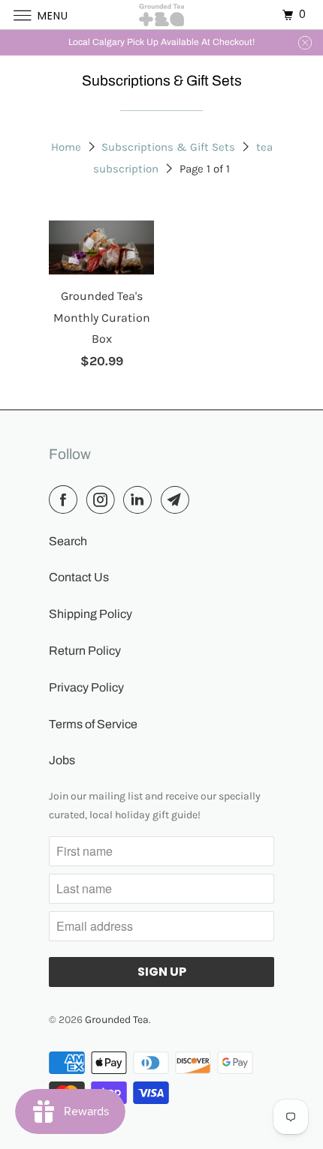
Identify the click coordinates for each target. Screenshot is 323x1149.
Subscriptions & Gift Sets (168, 147)
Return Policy (85, 650)
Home (66, 147)
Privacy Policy (86, 687)
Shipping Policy (90, 614)
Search (68, 541)
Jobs (62, 760)
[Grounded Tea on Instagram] (103, 499)
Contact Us (79, 577)
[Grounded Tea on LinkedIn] (140, 499)
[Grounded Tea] (162, 14)
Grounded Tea (117, 1019)
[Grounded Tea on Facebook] (66, 499)
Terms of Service (93, 724)
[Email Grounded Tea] (178, 499)
